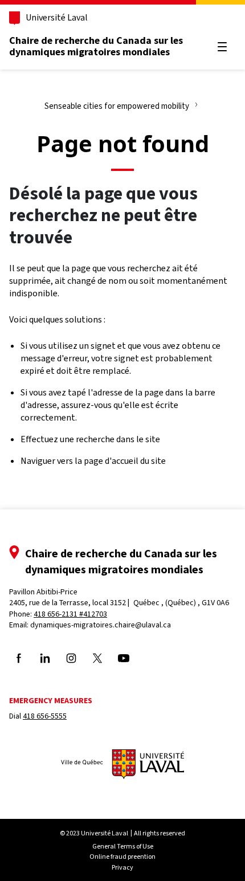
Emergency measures (50, 700)
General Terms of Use (122, 846)
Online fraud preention (122, 856)
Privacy (122, 867)
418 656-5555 (45, 716)
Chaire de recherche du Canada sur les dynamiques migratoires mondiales (96, 46)
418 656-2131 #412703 (70, 614)
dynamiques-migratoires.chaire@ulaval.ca (100, 624)
